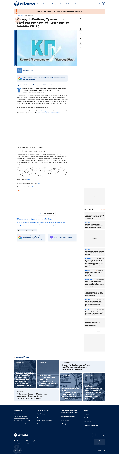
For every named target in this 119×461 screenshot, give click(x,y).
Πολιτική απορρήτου (31, 440)
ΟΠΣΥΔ (76, 412)
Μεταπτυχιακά (65, 420)
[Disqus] (48, 263)
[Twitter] (80, 33)
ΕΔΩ (28, 179)
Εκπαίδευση (53, 4)
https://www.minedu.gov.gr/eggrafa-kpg (47, 112)
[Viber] (80, 43)
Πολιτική (63, 424)
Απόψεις (86, 414)
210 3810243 (99, 443)
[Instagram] (98, 435)
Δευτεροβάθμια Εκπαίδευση (21, 418)
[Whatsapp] (80, 47)
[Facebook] (80, 28)
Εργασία (88, 4)
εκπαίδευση (24, 357)
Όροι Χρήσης (17, 440)
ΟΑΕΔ (43, 420)
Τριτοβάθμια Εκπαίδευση (68, 416)
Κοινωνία (98, 4)
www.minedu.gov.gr (43, 111)
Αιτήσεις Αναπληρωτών (67, 412)
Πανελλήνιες (78, 4)
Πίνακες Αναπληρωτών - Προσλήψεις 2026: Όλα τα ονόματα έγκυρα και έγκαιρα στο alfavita (41, 222)
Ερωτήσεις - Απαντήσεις (91, 425)
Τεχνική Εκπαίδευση (19, 420)
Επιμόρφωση (87, 421)
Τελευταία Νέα (41, 4)
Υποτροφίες (17, 423)
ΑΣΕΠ (38, 420)
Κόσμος (86, 410)
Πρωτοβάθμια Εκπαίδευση (21, 416)
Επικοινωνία (17, 443)
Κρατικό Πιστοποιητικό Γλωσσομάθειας (27, 230)
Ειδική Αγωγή (29, 420)
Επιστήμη (86, 418)
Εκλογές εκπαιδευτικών (27, 423)
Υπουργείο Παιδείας (65, 4)
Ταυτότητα (28, 443)
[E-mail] (80, 52)
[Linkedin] (80, 38)
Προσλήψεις (49, 420)
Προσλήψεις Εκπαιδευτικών (69, 410)
